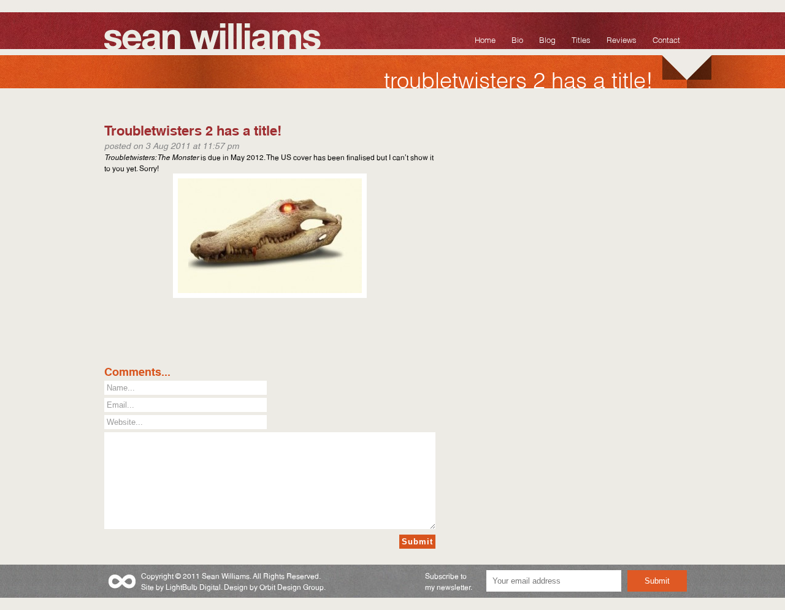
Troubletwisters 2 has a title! (192, 129)
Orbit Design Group (291, 586)
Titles (581, 39)
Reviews (622, 39)
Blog (547, 39)
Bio (517, 39)
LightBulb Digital (193, 586)
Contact (666, 39)
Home (485, 39)
